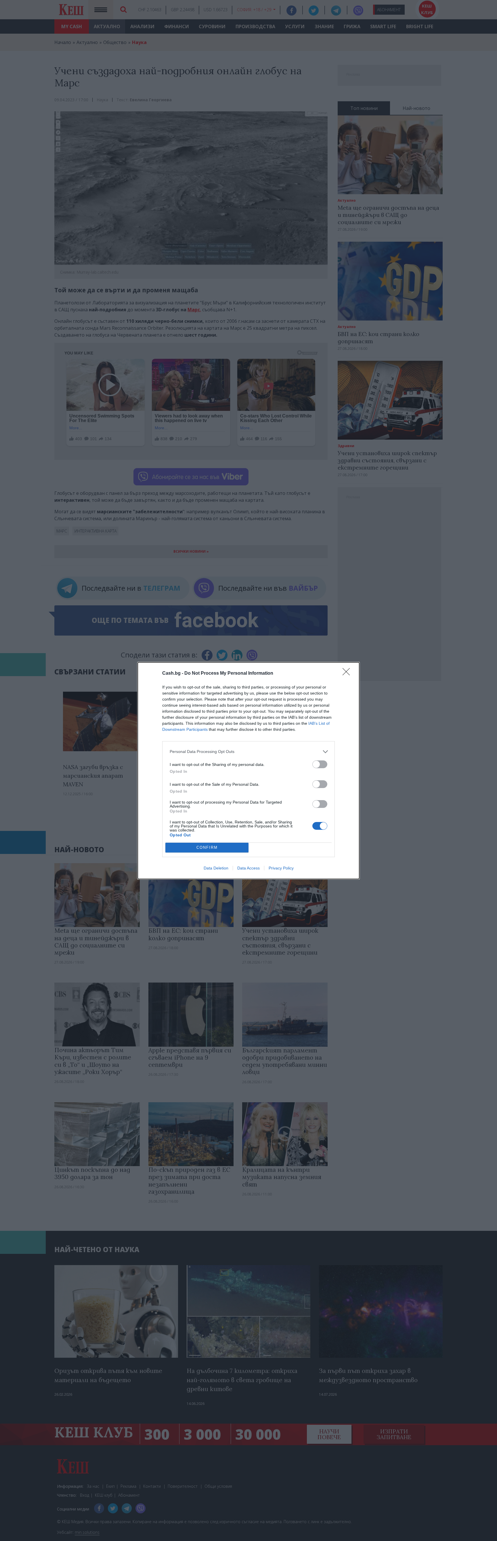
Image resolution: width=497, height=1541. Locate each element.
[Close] (348, 673)
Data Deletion (216, 868)
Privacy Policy (281, 868)
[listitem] (248, 752)
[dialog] (248, 770)
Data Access (248, 868)
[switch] (319, 764)
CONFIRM (207, 847)
